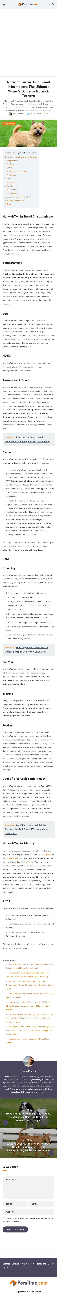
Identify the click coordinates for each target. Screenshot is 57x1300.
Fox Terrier (28, 862)
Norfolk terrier (12, 858)
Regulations (41, 1264)
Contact (6, 1264)
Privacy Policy (27, 1264)
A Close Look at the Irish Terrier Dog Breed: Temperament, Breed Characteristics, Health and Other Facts (30, 985)
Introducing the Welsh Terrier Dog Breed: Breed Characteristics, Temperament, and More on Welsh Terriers (28, 1006)
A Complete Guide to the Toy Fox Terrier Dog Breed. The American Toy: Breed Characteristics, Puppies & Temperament (30, 1030)
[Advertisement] (28, 38)
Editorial (15, 1264)
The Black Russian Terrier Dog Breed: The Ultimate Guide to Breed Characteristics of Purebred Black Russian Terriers (29, 1018)
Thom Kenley (28, 1071)
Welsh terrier (44, 855)
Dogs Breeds (9, 124)
